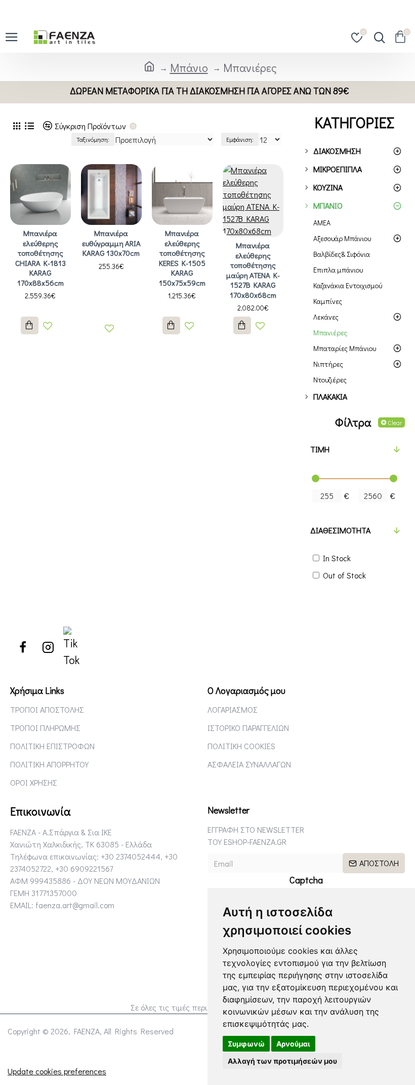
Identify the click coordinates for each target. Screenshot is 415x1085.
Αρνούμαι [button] (293, 1043)
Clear (395, 422)
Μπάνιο (189, 67)
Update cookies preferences (57, 1071)
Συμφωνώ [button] (246, 1043)
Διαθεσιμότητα (340, 530)
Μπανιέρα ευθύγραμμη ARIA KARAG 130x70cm (111, 243)
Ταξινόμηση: (92, 139)
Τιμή (319, 449)
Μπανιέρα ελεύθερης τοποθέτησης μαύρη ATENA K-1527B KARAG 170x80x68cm (253, 270)
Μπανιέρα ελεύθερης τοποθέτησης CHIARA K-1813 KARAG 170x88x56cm (40, 258)
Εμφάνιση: (240, 139)
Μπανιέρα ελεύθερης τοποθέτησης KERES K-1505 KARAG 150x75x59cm (182, 258)
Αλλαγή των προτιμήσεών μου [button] (282, 1061)
